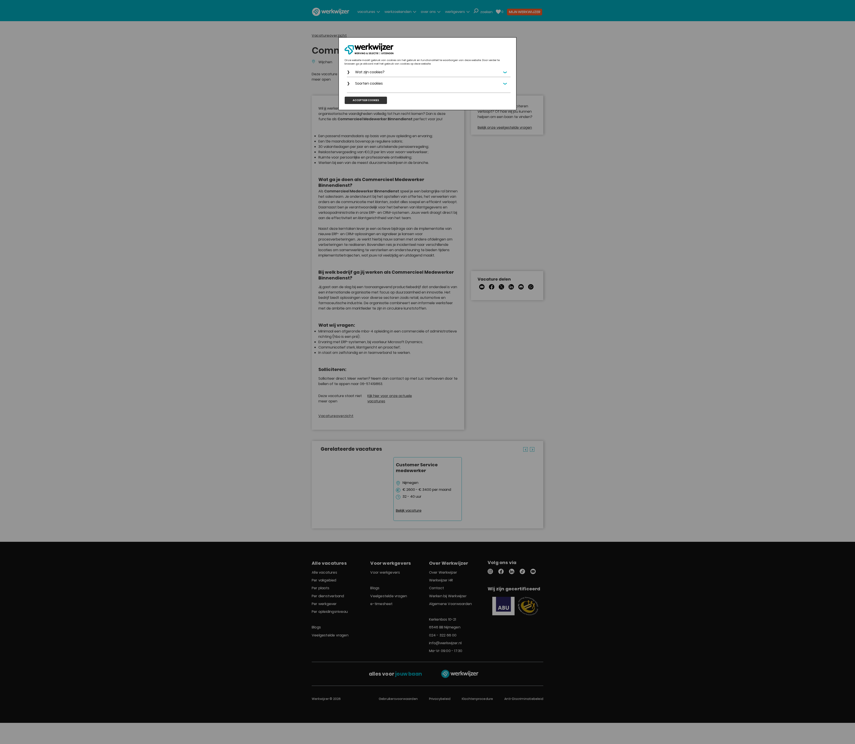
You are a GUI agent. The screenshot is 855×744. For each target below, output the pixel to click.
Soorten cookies (369, 83)
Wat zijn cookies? (370, 72)
